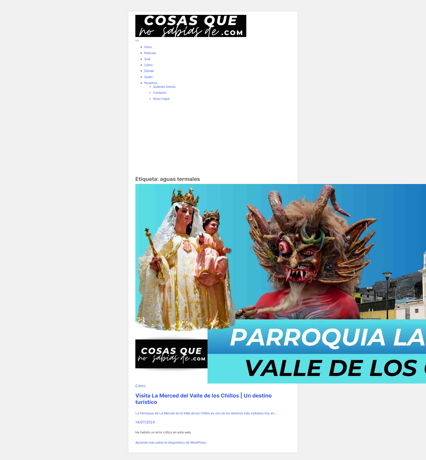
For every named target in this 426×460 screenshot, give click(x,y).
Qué (147, 59)
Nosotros (150, 83)
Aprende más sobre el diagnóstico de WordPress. (171, 442)
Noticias (150, 53)
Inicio (148, 47)
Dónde (149, 71)
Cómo (148, 65)
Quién (148, 77)
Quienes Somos (164, 86)
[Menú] (137, 40)
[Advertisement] (213, 138)
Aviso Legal (161, 98)
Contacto (159, 92)
